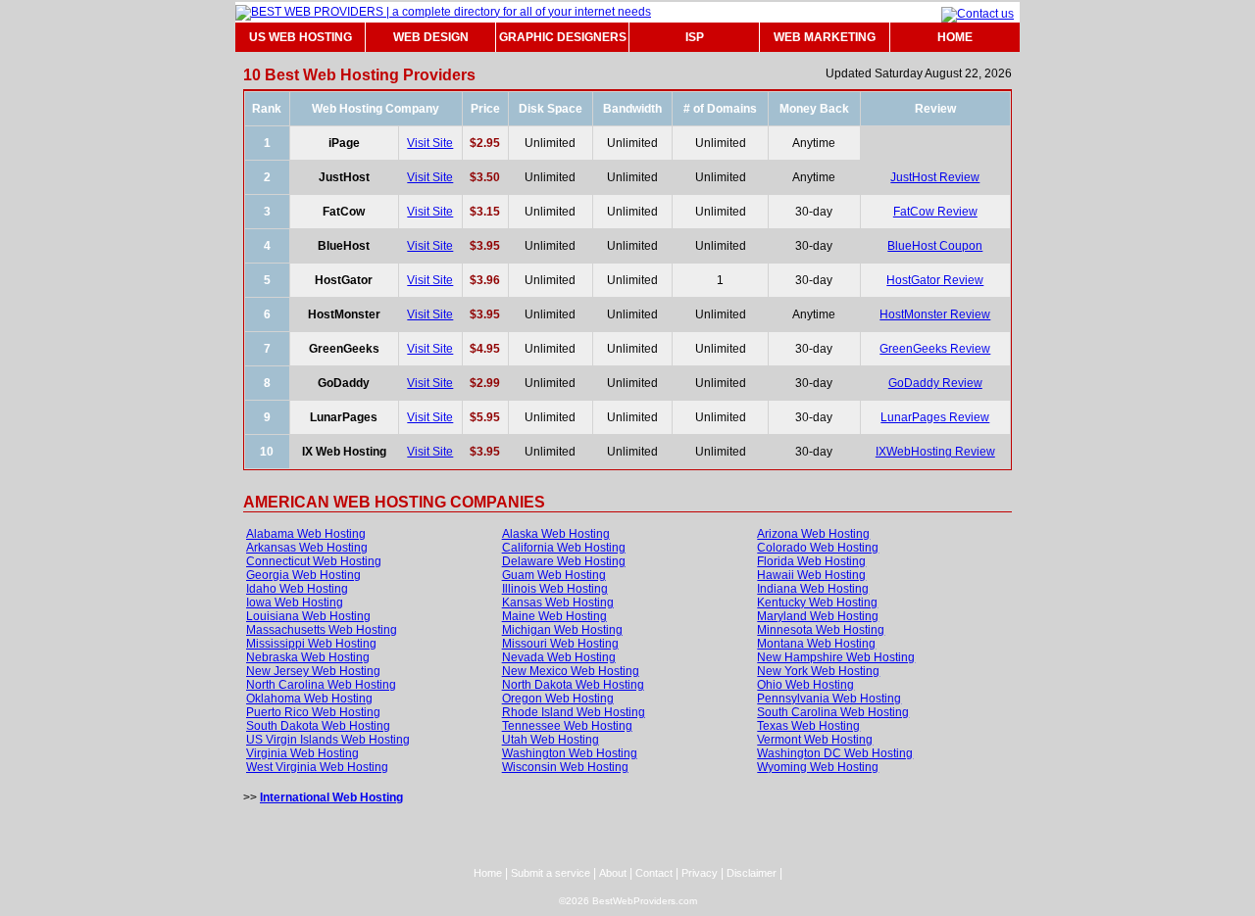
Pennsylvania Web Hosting (829, 698)
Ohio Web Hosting (805, 685)
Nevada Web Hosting (559, 657)
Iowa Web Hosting (294, 602)
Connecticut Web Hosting (313, 561)
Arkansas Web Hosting (307, 547)
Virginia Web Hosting (302, 753)
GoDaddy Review (935, 383)
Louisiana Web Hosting (308, 616)
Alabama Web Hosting (306, 534)
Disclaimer (752, 873)
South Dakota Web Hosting (318, 726)
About (613, 873)
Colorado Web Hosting (817, 547)
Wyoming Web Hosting (817, 767)
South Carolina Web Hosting (833, 712)
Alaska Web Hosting (556, 534)
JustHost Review (934, 177)
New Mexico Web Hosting (570, 671)
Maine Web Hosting (554, 616)
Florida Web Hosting (811, 561)
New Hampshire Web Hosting (836, 657)
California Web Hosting (564, 547)
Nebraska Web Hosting (308, 657)
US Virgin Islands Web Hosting (328, 740)
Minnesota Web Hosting (820, 630)
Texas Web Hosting (808, 726)
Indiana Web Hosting (813, 589)
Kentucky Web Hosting (817, 602)
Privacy (699, 873)
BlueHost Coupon (934, 246)
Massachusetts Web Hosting (321, 630)
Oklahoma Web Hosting (309, 698)
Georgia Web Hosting (303, 575)
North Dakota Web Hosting (573, 685)
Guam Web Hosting (554, 575)
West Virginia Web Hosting (317, 767)
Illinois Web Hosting (555, 589)
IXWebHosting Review (935, 451)
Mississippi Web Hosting (311, 644)
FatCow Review (935, 211)
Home (488, 873)
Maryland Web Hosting (817, 616)
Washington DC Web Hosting (835, 753)
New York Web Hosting (818, 671)
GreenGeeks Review (934, 349)
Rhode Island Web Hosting (573, 712)
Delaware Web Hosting (564, 561)
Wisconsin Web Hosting (565, 767)
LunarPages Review (934, 417)
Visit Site (430, 143)
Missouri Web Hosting (560, 644)
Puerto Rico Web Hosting (313, 712)
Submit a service (550, 873)
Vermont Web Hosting (815, 740)
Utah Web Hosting (550, 740)
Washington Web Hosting (569, 753)
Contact (654, 873)
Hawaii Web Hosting (811, 575)
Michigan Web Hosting (562, 630)
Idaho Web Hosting (297, 589)
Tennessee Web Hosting (567, 726)
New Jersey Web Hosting (313, 671)
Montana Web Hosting (816, 644)
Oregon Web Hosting (558, 698)
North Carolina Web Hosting (321, 685)
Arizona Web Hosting (813, 534)
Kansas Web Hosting (558, 602)
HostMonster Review (934, 314)
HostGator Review (934, 280)
